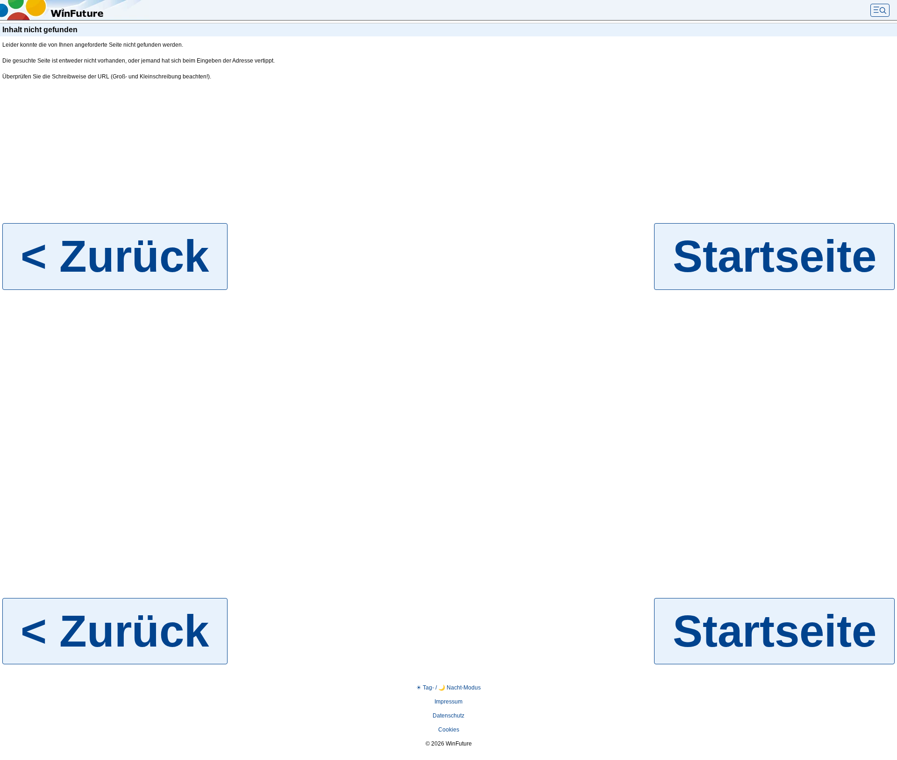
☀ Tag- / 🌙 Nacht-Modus (448, 687)
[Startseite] (75, 10)
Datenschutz (448, 715)
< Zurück (115, 256)
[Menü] (880, 10)
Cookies (448, 729)
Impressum (448, 701)
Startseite (774, 256)
